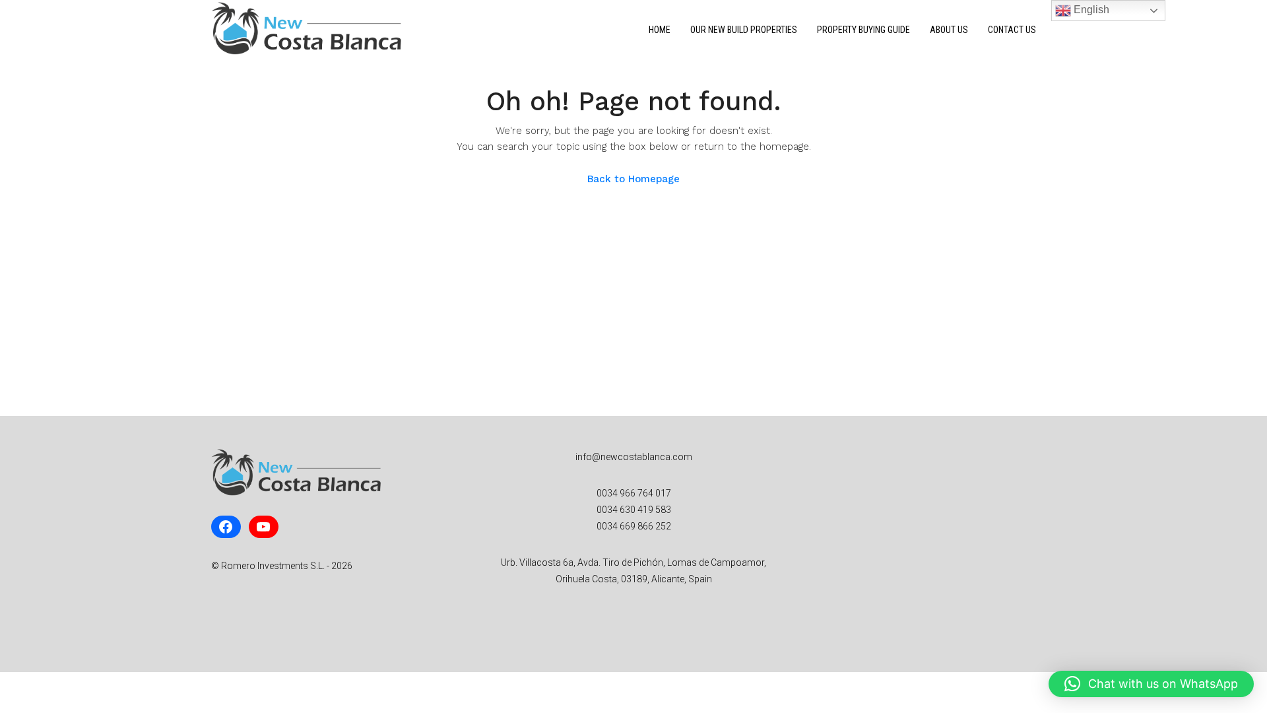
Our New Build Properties (743, 29)
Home (659, 29)
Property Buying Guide (863, 29)
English (1090, 9)
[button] (1151, 684)
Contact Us (1012, 29)
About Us (949, 29)
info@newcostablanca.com (633, 457)
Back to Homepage (633, 179)
